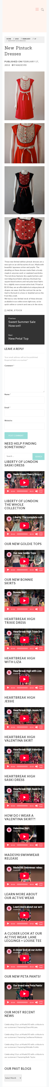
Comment (9, 366)
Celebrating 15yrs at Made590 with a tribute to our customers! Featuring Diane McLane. (24, 1025)
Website (8, 420)
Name (7, 394)
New (10, 310)
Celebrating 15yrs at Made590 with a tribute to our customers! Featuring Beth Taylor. (24, 1055)
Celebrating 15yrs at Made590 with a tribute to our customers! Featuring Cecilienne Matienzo (24, 1035)
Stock (18, 310)
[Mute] (36, 491)
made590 (21, 65)
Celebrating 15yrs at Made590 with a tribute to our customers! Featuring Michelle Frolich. (24, 1045)
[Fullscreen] (41, 491)
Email (7, 407)
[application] (24, 482)
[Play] (8, 491)
